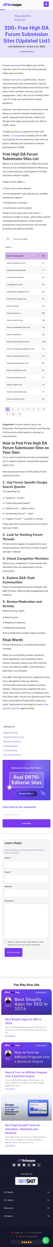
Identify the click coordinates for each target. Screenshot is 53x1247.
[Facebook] (19, 1165)
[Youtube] (34, 1165)
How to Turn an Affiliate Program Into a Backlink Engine (26, 1074)
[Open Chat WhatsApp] (45, 1240)
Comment (10, 900)
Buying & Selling (12, 741)
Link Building (10, 750)
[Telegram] (24, 1165)
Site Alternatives (12, 755)
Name (8, 857)
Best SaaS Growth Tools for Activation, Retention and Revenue (22, 1129)
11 (19, 413)
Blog (17, 16)
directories (15, 79)
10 (13, 413)
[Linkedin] (14, 1165)
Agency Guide (10, 732)
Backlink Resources (23, 17)
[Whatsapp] (29, 1165)
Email (8, 872)
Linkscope (16, 135)
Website (8, 886)
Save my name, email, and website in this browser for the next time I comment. (25, 943)
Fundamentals (10, 746)
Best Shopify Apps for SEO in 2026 (23, 1021)
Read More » (10, 1036)
